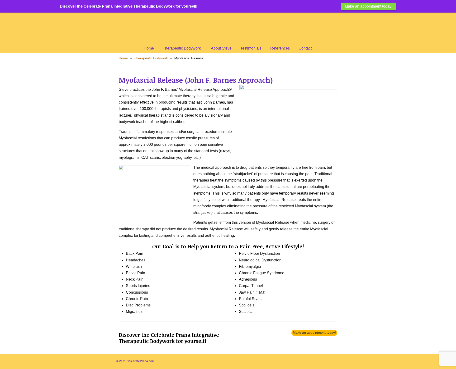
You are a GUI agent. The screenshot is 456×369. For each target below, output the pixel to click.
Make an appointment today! (314, 332)
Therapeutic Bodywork (151, 58)
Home (123, 58)
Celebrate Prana (214, 28)
